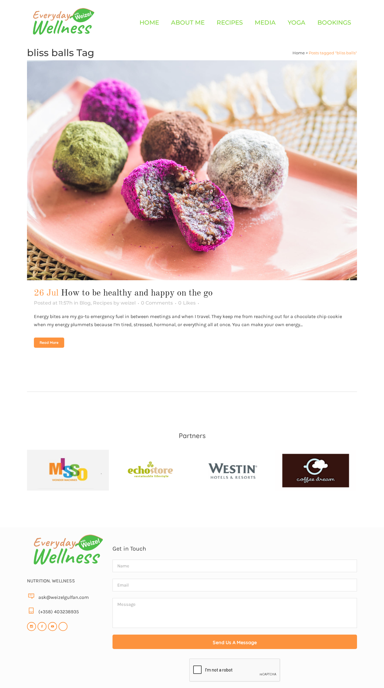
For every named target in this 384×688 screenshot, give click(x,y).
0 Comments (157, 303)
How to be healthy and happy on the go (137, 293)
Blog (85, 303)
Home (298, 52)
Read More (49, 342)
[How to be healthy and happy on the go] (192, 170)
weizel (128, 303)
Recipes (102, 303)
